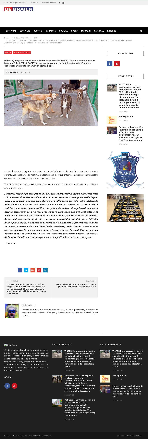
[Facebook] (59, 2)
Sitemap (120, 435)
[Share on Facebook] (20, 270)
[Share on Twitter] (26, 270)
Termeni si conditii (48, 3)
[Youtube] (63, 2)
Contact (34, 3)
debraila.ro (13, 72)
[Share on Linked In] (45, 270)
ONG (7, 52)
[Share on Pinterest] (39, 270)
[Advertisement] (91, 17)
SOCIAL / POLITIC (21, 52)
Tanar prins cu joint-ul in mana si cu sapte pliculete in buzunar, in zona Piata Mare (76, 285)
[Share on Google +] (32, 270)
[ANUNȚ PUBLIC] (112, 120)
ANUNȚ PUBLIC (126, 116)
